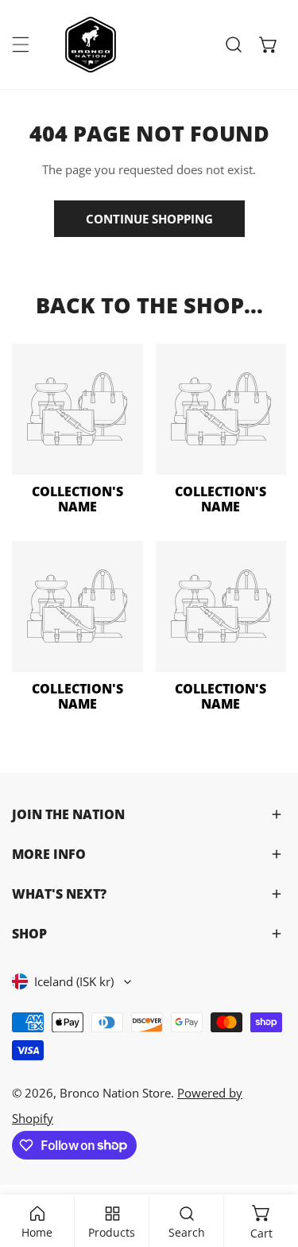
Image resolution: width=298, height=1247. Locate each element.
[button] (268, 44)
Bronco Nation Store (115, 1093)
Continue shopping (149, 219)
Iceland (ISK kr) (74, 981)
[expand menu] (20, 44)
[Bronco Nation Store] (92, 44)
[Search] (233, 44)
